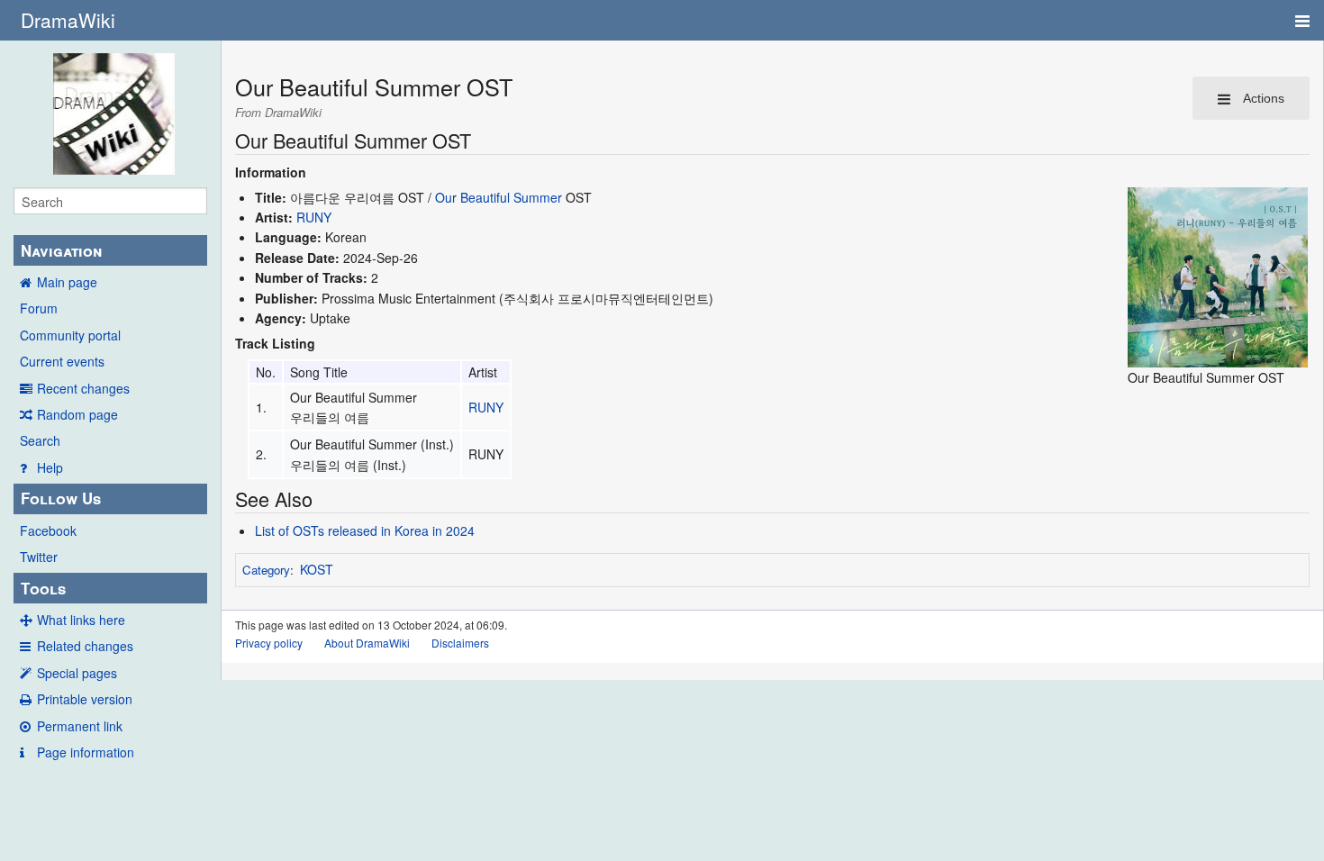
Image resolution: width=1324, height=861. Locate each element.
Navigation (61, 250)
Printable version (84, 699)
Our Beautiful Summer (498, 197)
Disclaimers (460, 642)
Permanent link (79, 726)
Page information (85, 752)
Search (40, 440)
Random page (77, 414)
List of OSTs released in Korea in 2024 (365, 530)
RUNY (313, 217)
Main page (67, 282)
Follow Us (61, 498)
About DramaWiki (367, 642)
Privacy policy (269, 642)
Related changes (85, 646)
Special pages (77, 673)
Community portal (70, 335)
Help (50, 467)
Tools (43, 588)
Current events (62, 361)
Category (266, 569)
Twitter (39, 557)
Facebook (48, 530)
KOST (316, 569)
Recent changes (83, 388)
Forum (39, 308)
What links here (81, 620)
